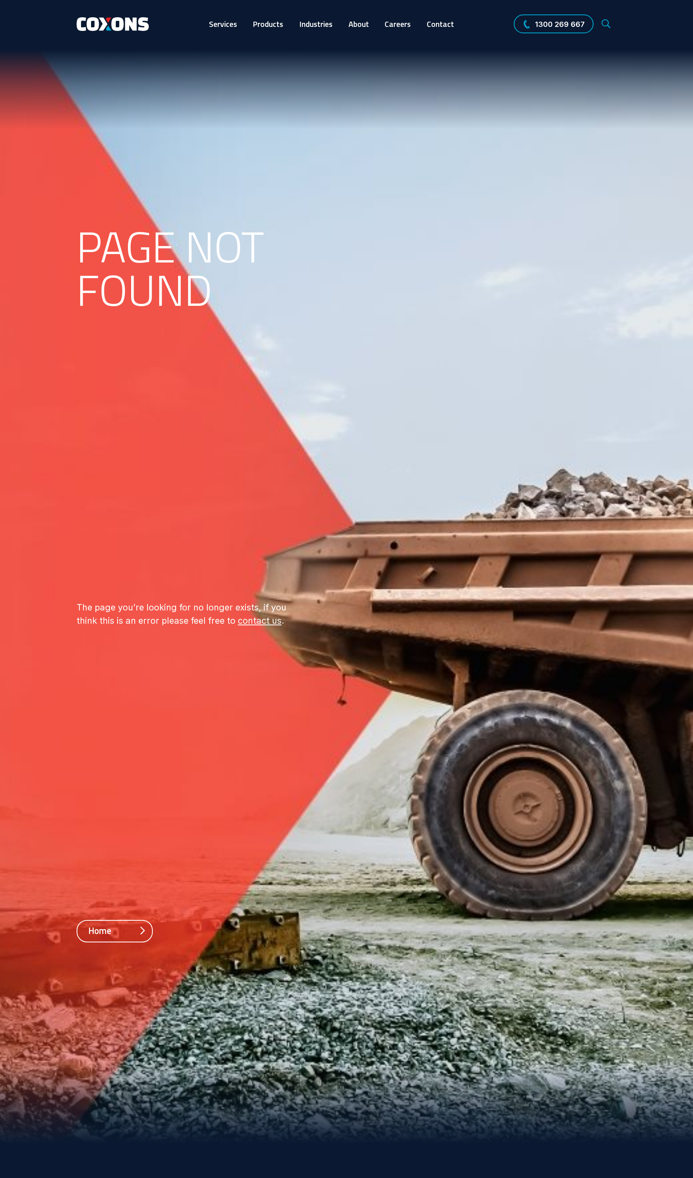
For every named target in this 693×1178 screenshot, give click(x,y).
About (359, 24)
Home (100, 931)
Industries (315, 24)
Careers (398, 24)
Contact (440, 24)
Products (268, 24)
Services (223, 24)
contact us (260, 620)
